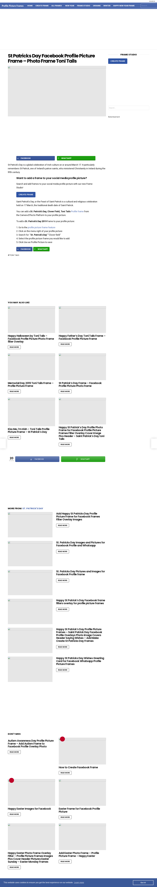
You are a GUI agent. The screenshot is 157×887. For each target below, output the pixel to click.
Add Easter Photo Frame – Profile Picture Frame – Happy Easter (79, 854)
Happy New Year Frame (124, 6)
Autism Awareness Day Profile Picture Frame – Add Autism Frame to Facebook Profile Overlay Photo (31, 743)
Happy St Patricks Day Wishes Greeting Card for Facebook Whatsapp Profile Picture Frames (80, 661)
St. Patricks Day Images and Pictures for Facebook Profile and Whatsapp (80, 544)
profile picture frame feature (41, 227)
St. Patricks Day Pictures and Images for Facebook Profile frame (80, 573)
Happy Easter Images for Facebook (29, 808)
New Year (69, 6)
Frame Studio (83, 6)
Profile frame (77, 211)
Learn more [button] (79, 882)
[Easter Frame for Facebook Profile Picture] (82, 792)
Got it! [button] (143, 883)
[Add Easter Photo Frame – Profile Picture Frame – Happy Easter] (82, 837)
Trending (62, 739)
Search (146, 108)
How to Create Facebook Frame (78, 767)
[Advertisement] (78, 29)
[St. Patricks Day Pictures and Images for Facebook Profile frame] (30, 582)
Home (30, 6)
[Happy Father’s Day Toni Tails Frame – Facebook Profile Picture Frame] (82, 319)
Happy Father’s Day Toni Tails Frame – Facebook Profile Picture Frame (82, 337)
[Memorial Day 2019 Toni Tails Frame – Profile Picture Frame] (31, 366)
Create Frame (42, 6)
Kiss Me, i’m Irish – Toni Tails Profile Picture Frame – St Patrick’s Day (29, 430)
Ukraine (97, 6)
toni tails (14, 255)
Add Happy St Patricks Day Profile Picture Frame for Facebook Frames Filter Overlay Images (78, 516)
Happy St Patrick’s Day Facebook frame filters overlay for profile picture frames (80, 602)
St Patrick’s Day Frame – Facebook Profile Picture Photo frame (80, 384)
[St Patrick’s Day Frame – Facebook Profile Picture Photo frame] (82, 366)
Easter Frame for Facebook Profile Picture (79, 810)
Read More (14, 347)
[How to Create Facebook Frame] (82, 751)
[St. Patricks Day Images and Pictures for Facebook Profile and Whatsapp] (30, 553)
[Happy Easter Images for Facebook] (31, 792)
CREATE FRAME (26, 195)
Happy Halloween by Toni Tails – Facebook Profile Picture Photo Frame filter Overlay (31, 338)
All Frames (56, 6)
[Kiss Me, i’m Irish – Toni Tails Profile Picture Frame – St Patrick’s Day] (31, 412)
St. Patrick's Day (32, 508)
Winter (106, 6)
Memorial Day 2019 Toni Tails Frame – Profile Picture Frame (30, 384)
